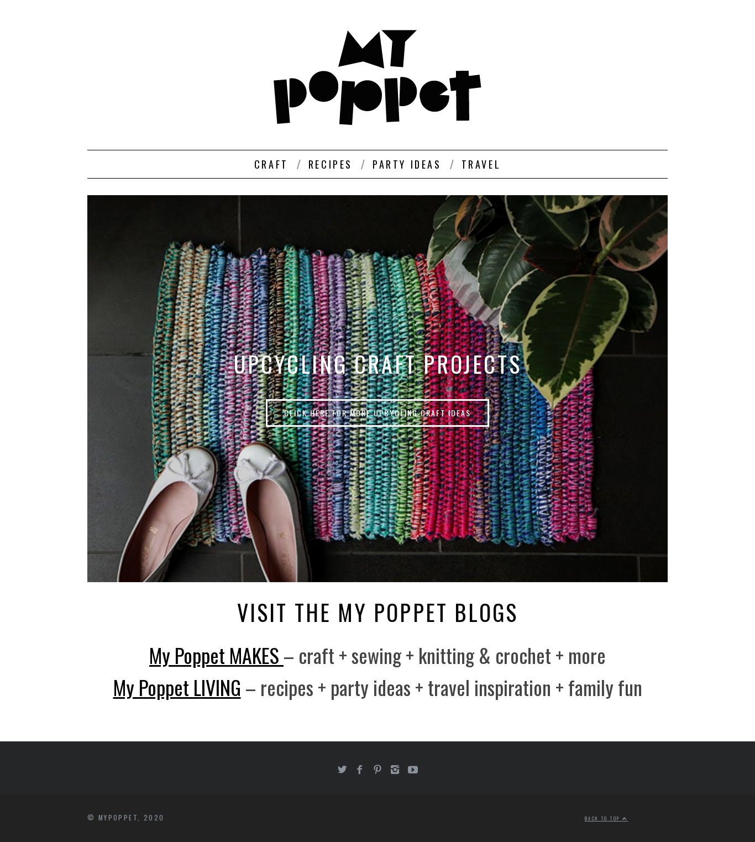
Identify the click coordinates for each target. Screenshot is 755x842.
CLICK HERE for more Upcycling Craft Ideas (377, 413)
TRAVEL (481, 164)
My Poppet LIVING (177, 687)
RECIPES (330, 164)
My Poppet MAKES (216, 655)
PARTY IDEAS (407, 164)
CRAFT (271, 164)
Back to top (603, 818)
